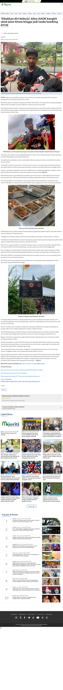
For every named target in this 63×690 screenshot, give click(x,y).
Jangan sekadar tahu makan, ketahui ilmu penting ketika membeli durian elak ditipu (26, 538)
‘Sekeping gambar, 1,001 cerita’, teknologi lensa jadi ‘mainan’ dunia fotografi (26, 555)
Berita (2, 431)
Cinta (11, 13)
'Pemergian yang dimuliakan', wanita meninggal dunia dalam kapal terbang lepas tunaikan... (52, 434)
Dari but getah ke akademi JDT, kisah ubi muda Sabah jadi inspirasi (20, 376)
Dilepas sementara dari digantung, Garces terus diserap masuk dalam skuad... (52, 499)
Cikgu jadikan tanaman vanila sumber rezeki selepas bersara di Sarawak (52, 456)
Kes (39, 13)
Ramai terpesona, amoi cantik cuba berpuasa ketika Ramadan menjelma (22, 370)
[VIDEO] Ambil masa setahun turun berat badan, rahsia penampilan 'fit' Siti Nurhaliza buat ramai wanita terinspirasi (26, 573)
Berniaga (29, 381)
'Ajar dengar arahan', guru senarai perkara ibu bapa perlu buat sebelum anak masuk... (10, 456)
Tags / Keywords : (6, 379)
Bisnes (43, 13)
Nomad (14, 518)
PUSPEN (3, 381)
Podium (48, 13)
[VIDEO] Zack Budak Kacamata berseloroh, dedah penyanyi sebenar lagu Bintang (25, 546)
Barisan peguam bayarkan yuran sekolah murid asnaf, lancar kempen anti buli (30, 434)
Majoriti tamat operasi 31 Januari (9, 434)
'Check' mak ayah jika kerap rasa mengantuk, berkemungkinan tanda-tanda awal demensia (25, 580)
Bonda (7, 13)
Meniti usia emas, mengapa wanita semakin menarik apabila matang (30, 499)
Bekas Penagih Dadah (11, 381)
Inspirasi (3, 37)
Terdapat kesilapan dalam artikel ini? (13, 407)
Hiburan (54, 13)
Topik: (3, 385)
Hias (20, 13)
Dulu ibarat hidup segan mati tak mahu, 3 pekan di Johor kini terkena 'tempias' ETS (26, 521)
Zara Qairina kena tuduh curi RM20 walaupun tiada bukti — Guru (52, 477)
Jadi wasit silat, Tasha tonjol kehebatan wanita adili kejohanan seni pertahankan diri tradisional (26, 589)
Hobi (59, 13)
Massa (30, 13)
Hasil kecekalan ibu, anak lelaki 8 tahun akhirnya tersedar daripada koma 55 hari (31, 456)
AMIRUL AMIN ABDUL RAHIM (10, 33)
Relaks (14, 587)
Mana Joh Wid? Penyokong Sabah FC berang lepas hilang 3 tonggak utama (31, 477)
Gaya (16, 13)
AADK (19, 381)
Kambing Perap (36, 381)
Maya (23, 431)
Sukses (25, 13)
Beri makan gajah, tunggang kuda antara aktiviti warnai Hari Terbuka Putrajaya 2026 (26, 529)
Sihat (14, 570)
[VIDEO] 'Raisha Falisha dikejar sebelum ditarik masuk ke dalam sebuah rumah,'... (10, 499)
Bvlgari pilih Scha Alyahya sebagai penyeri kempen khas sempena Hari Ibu (24, 597)
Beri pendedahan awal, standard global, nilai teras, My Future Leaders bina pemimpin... (10, 477)
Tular (34, 13)
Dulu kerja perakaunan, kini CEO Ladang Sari (14, 373)
